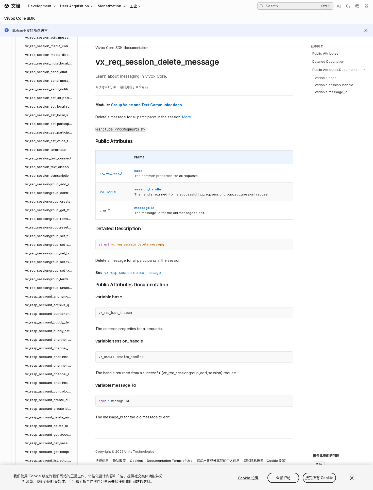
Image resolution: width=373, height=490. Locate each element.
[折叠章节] (364, 70)
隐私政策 (119, 461)
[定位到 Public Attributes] (91, 140)
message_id (144, 208)
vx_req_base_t (111, 173)
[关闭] (352, 478)
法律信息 (102, 461)
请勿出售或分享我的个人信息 (218, 461)
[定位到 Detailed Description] (91, 228)
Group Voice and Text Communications (146, 105)
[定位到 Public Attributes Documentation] (91, 284)
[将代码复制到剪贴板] (278, 244)
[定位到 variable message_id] (91, 384)
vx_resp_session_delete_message (132, 272)
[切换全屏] (287, 244)
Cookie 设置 (248, 478)
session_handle (147, 189)
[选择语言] (357, 6)
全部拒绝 (283, 478)
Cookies (136, 461)
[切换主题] (348, 6)
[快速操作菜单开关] (366, 6)
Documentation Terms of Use (170, 461)
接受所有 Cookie (319, 478)
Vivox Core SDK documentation (121, 47)
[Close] (366, 30)
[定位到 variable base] (91, 296)
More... (187, 117)
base (138, 171)
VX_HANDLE (109, 192)
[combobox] (292, 5)
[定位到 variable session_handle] (91, 340)
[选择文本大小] (339, 6)
